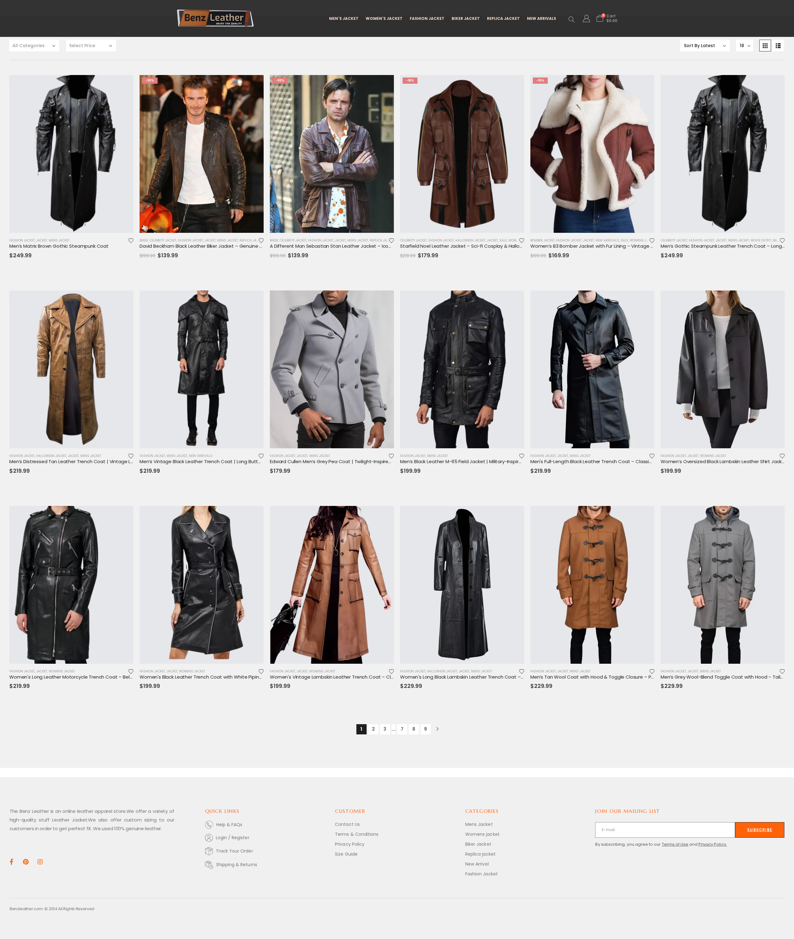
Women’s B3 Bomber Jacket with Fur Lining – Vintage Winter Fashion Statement (620, 246)
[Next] (437, 729)
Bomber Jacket (542, 240)
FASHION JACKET (427, 18)
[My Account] (586, 18)
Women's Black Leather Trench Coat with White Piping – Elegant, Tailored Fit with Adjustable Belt (248, 677)
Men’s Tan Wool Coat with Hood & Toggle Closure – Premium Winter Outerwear (620, 677)
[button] (571, 19)
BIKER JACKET (466, 18)
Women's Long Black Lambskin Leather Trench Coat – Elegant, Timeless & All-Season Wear (502, 677)
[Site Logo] (215, 18)
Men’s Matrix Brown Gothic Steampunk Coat (59, 246)
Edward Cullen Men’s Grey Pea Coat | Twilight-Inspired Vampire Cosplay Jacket (359, 461)
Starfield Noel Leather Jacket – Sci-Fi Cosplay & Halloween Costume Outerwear (490, 246)
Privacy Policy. (712, 844)
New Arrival (477, 864)
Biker (144, 240)
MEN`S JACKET (344, 18)
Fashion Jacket (22, 240)
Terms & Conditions (356, 834)
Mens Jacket (59, 240)
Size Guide (346, 854)
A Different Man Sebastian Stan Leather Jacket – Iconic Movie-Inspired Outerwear (362, 246)
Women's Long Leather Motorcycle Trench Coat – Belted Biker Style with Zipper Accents (108, 677)
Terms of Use (675, 844)
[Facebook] (11, 861)
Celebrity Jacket (162, 240)
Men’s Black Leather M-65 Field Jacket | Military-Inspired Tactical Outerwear (485, 461)
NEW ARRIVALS (541, 18)
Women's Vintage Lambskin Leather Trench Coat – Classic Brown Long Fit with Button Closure (375, 677)
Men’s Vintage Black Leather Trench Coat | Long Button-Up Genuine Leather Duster (233, 461)
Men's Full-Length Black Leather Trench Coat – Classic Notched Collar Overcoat (620, 461)
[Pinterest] (25, 861)
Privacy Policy (349, 844)
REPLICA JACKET (503, 18)
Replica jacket (480, 854)
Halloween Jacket (470, 240)
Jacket (41, 240)
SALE (503, 240)
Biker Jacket (478, 844)
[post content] (71, 154)
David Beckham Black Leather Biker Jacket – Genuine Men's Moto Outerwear (225, 246)
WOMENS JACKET (643, 240)
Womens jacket (482, 834)
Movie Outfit (761, 240)
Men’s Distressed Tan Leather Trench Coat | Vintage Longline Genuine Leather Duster (105, 461)
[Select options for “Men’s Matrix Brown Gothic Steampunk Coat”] (123, 85)
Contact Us (347, 824)
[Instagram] (40, 861)
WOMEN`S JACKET (384, 18)
